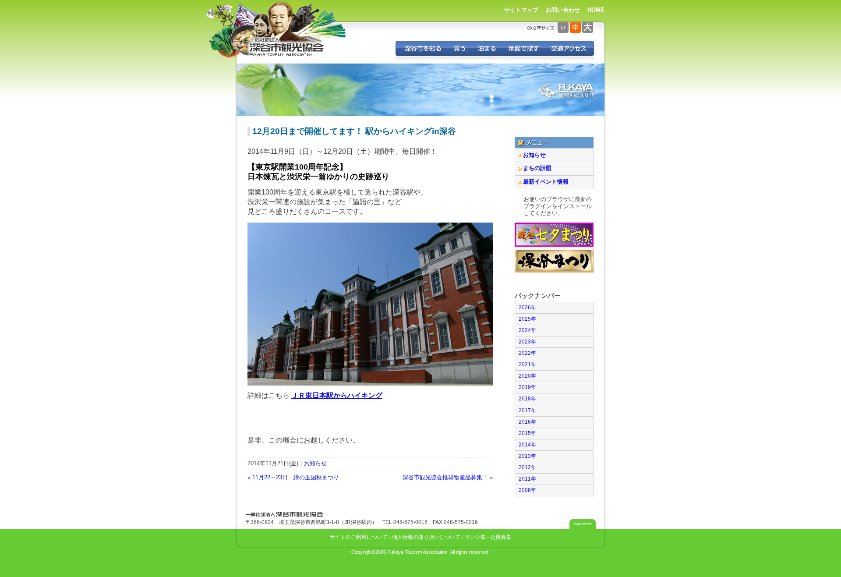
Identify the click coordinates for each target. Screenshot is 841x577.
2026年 (527, 307)
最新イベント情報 (546, 181)
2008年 (527, 490)
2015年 (527, 433)
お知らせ (315, 463)
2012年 (527, 467)
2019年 (527, 387)
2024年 (527, 330)
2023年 (527, 342)
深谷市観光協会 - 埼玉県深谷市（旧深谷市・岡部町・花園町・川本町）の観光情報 (287, 47)
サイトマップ (521, 10)
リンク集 (475, 537)
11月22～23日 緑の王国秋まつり (295, 477)
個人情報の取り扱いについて (426, 537)
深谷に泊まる (486, 48)
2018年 (527, 399)
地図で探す (523, 48)
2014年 (527, 445)
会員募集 (500, 537)
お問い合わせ (563, 10)
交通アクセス (569, 48)
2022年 (527, 353)
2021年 (527, 364)
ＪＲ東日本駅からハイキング (336, 395)
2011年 (527, 479)
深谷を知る (422, 48)
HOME (595, 10)
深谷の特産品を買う (459, 48)
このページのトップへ (582, 524)
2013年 (527, 456)
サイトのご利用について (359, 537)
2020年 (527, 376)
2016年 (527, 422)
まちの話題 (537, 168)
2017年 (527, 410)
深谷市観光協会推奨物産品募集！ (445, 477)
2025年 (527, 319)
